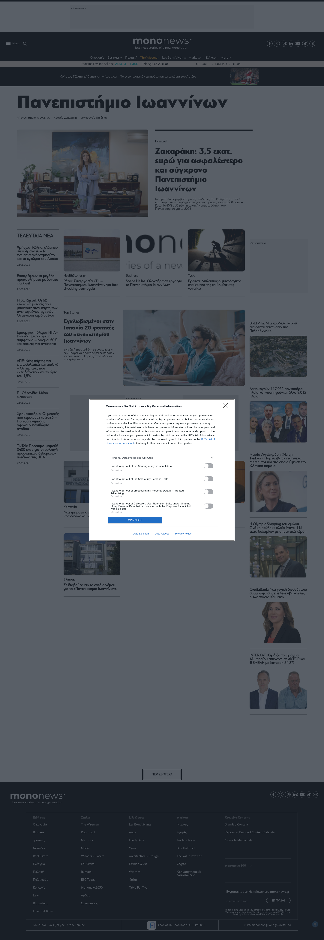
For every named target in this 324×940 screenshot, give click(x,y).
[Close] (226, 406)
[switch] (208, 465)
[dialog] (162, 470)
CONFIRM (135, 520)
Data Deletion (141, 533)
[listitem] (162, 458)
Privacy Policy (183, 533)
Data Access (162, 533)
